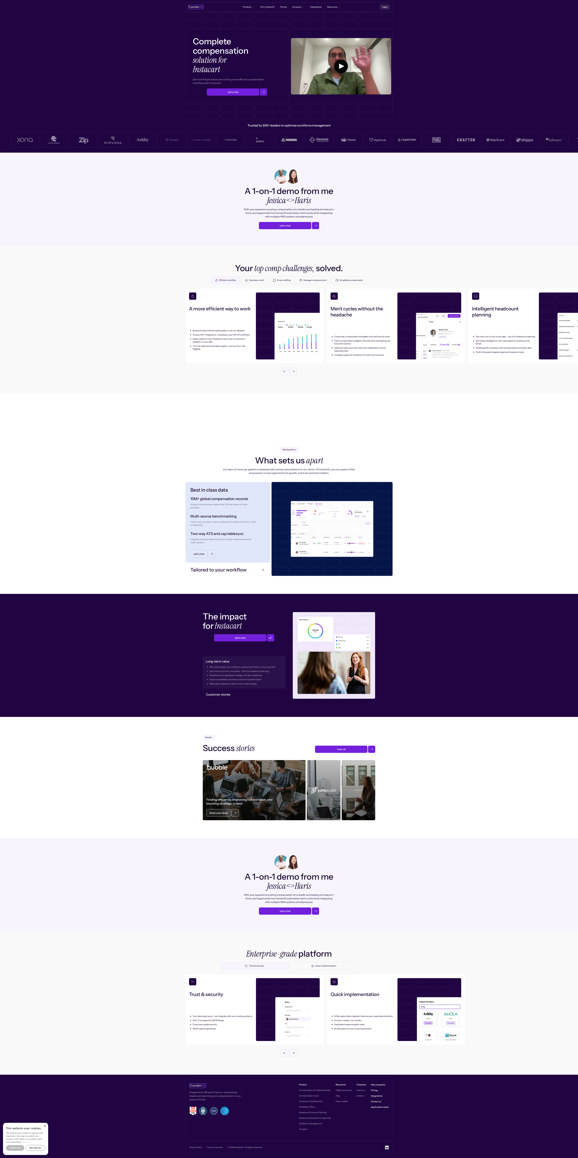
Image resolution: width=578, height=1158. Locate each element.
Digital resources (344, 1090)
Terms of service (215, 1147)
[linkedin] (387, 1147)
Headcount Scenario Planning (313, 1112)
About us (360, 1090)
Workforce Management (310, 1123)
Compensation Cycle (309, 1095)
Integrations (377, 1096)
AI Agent (303, 1129)
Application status (380, 1107)
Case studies (342, 1101)
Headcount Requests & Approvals (315, 1118)
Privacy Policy (195, 1147)
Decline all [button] (35, 1148)
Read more (27, 1142)
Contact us (376, 1101)
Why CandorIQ (378, 1084)
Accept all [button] (15, 1148)
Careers (360, 1095)
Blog (338, 1095)
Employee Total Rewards (310, 1101)
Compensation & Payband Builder (315, 1090)
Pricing (374, 1090)
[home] (196, 7)
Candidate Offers (307, 1107)
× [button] (45, 1126)
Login (385, 7)
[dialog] (25, 1139)
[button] (284, 371)
